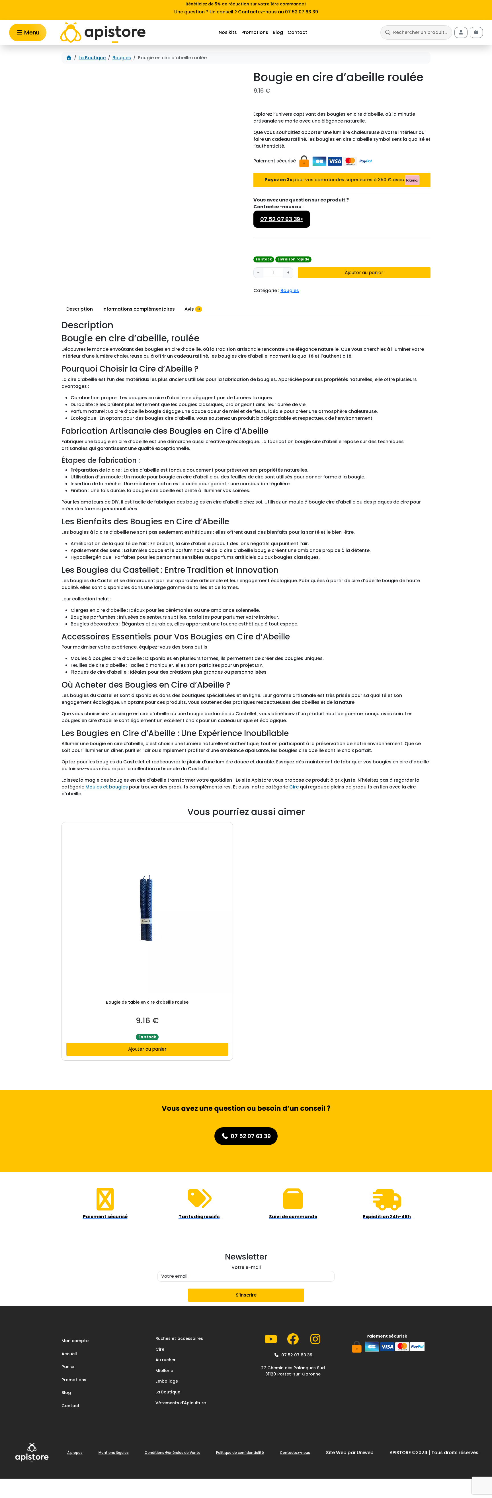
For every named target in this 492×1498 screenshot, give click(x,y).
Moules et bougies (106, 787)
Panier (68, 1367)
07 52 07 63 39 (296, 1355)
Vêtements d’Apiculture (180, 1403)
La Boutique (92, 57)
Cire (294, 787)
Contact (297, 32)
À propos (75, 1452)
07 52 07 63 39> (281, 219)
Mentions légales (114, 1452)
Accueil (69, 1354)
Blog (278, 32)
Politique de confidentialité (240, 1452)
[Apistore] (102, 32)
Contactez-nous (295, 1452)
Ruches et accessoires (179, 1338)
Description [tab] (79, 309)
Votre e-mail (246, 1267)
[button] (416, 32)
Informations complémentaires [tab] (138, 309)
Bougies (121, 57)
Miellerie (164, 1370)
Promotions (254, 32)
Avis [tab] (192, 309)
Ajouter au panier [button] (147, 1049)
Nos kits (228, 32)
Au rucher (165, 1360)
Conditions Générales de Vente (172, 1452)
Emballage (166, 1381)
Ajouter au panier (364, 272)
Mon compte (75, 1341)
